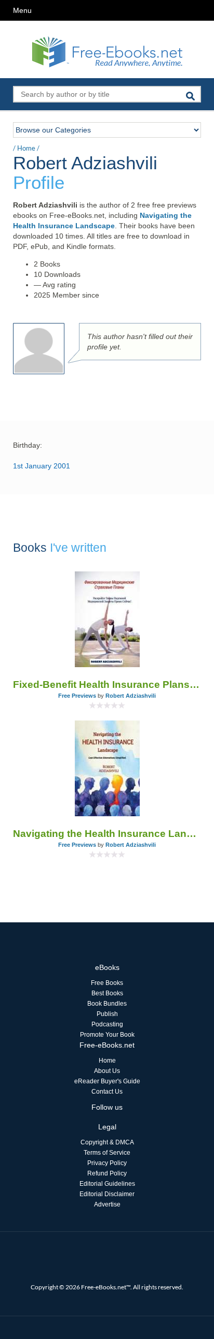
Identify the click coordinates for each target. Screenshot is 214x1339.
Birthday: (27, 445)
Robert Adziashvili (130, 696)
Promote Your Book (107, 1034)
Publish (107, 1014)
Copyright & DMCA (107, 1142)
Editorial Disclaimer (107, 1194)
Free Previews (77, 696)
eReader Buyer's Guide (107, 1081)
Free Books (107, 983)
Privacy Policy (107, 1163)
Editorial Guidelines (107, 1183)
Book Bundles (107, 1003)
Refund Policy (107, 1173)
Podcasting (107, 1024)
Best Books (107, 993)
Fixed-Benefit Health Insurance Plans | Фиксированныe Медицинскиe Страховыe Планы (107, 684)
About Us (107, 1071)
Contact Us (107, 1091)
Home (26, 148)
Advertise (107, 1204)
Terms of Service (107, 1152)
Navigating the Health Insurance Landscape (107, 833)
